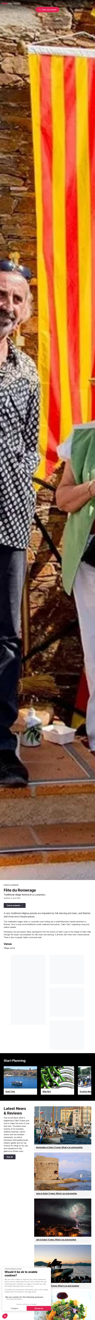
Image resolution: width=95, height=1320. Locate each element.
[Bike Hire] (57, 1080)
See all (8, 1157)
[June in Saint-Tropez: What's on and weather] (62, 1174)
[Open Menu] (92, 3)
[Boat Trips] (20, 1080)
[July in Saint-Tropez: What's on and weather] (62, 1221)
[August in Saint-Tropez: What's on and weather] (62, 1267)
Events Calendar (11, 885)
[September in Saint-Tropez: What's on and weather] (62, 1128)
